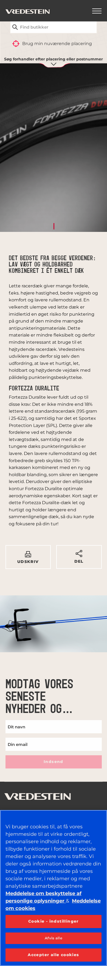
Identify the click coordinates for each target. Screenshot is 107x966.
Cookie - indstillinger (53, 921)
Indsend (53, 761)
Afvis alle (53, 938)
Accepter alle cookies (53, 954)
